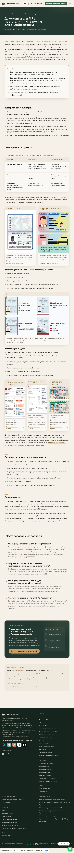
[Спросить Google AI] (19, 745)
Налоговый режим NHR (46, 775)
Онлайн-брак (6, 802)
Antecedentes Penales (45, 752)
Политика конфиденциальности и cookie (14, 828)
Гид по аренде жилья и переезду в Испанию (52, 816)
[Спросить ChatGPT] (9, 745)
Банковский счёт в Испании (47, 729)
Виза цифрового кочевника (47, 778)
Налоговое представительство (48, 781)
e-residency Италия (44, 788)
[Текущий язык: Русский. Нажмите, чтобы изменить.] (26, 3)
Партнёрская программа (9, 819)
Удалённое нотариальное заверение (13, 799)
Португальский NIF (44, 766)
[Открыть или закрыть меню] (70, 3)
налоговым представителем (15, 509)
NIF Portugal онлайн (17, 14)
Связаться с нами (7, 813)
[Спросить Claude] (14, 745)
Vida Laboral (42, 749)
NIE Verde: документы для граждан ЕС (50, 808)
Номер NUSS (43, 726)
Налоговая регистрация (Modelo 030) (50, 755)
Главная (7, 14)
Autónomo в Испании (45, 723)
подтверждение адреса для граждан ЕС (29, 445)
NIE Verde (41, 740)
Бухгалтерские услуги (45, 737)
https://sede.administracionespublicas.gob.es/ (15, 736)
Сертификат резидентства (46, 746)
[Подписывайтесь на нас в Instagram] (8, 754)
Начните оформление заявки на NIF (24, 651)
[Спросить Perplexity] (4, 745)
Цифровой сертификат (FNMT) (48, 731)
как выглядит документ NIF (50, 521)
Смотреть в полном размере (14, 263)
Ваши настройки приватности (32, 851)
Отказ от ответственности (10, 825)
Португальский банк (45, 772)
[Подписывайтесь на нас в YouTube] (3, 754)
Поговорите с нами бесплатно (56, 3)
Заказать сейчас (7, 835)
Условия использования (9, 822)
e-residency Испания (45, 717)
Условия (53, 843)
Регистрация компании (46, 734)
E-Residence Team (20, 670)
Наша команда (6, 816)
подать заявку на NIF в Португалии (25, 57)
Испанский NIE (43, 720)
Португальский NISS (45, 769)
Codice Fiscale (43, 791)
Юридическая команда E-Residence (36, 29)
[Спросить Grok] (24, 745)
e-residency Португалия (46, 763)
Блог (3, 810)
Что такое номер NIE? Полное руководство (52, 799)
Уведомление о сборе (10, 851)
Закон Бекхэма (43, 743)
